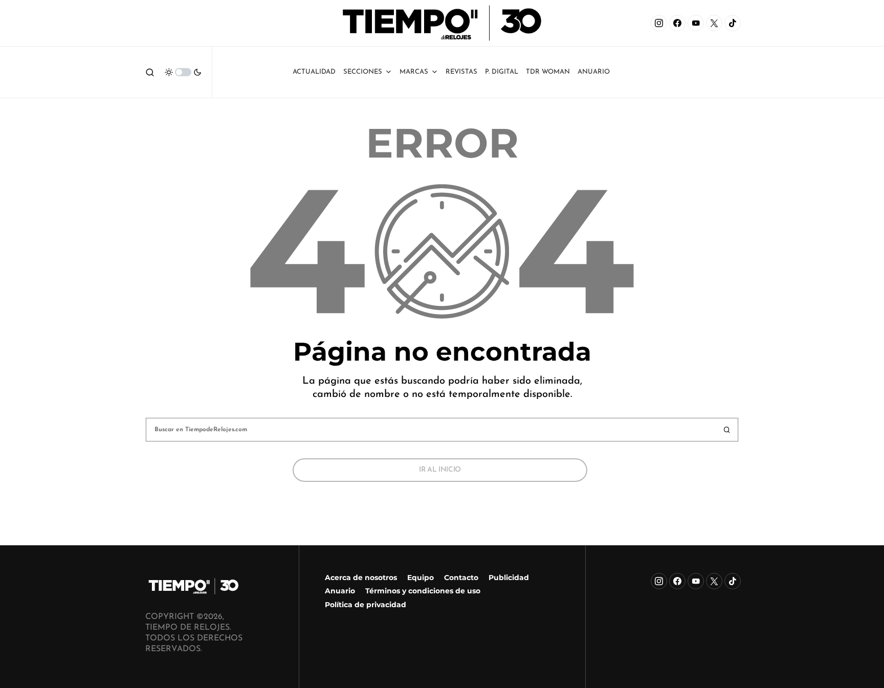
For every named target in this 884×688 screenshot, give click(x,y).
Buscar (727, 429)
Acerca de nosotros (361, 577)
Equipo (420, 577)
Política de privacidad (365, 604)
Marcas (414, 72)
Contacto (461, 577)
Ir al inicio (440, 470)
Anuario (340, 590)
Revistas (461, 72)
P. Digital (501, 72)
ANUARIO (594, 72)
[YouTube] (696, 23)
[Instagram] (659, 23)
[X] (714, 23)
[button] (149, 72)
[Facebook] (677, 23)
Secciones (362, 72)
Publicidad (509, 577)
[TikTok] (732, 23)
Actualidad (314, 72)
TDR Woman (548, 72)
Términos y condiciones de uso (422, 590)
